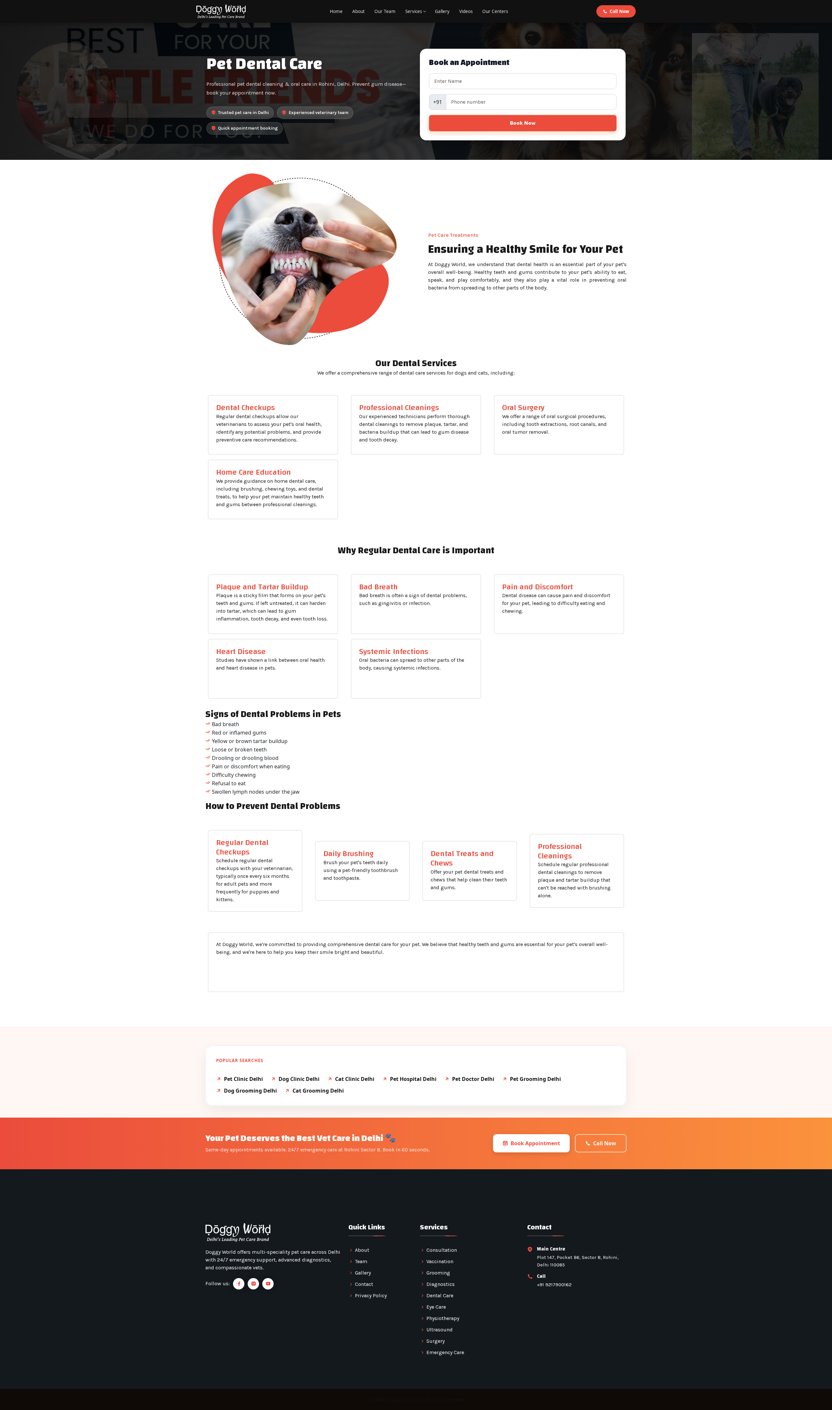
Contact (364, 1284)
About (362, 1250)
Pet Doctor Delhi (473, 1079)
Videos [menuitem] (466, 11)
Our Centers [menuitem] (495, 11)
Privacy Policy (371, 1295)
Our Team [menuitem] (385, 11)
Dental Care (439, 1295)
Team (361, 1261)
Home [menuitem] (336, 11)
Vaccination (439, 1261)
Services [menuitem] (413, 11)
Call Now (619, 11)
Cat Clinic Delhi (354, 1079)
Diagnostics (440, 1284)
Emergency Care (445, 1352)
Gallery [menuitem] (442, 11)
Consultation (441, 1250)
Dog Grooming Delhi (250, 1090)
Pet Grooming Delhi (535, 1079)
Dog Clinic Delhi (299, 1079)
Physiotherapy (442, 1318)
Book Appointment (535, 1143)
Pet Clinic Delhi (243, 1079)
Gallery (363, 1273)
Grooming (438, 1273)
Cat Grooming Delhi (318, 1090)
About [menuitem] (358, 11)
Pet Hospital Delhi (413, 1079)
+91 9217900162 (554, 1285)
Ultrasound (439, 1330)
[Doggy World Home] (221, 11)
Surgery (435, 1341)
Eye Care (436, 1307)
